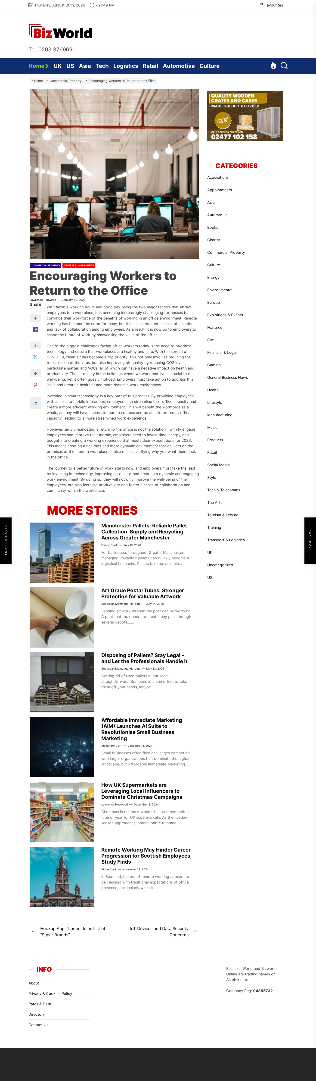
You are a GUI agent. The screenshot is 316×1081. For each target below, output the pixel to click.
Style (211, 477)
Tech (102, 66)
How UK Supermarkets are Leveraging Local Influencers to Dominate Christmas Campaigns (141, 791)
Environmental (219, 290)
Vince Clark (109, 869)
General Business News (79, 265)
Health (213, 390)
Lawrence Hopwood (43, 299)
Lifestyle (214, 402)
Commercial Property (45, 265)
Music (212, 427)
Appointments (219, 190)
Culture (209, 66)
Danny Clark (109, 545)
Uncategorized (220, 565)
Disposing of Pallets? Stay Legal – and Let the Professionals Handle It (144, 658)
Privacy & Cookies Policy (50, 993)
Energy (213, 277)
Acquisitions (218, 177)
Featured (215, 327)
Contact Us (38, 1024)
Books (212, 227)
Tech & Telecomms (223, 490)
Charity (213, 240)
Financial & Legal (222, 352)
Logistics (125, 66)
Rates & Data (39, 1004)
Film (210, 340)
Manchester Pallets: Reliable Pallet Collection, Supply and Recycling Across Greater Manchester (144, 532)
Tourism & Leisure (222, 515)
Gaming (214, 365)
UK (58, 66)
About (33, 983)
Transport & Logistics (226, 540)
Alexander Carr (111, 745)
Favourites (274, 5)
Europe (213, 302)
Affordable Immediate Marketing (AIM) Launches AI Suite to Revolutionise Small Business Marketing (141, 729)
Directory (36, 1014)
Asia (85, 66)
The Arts (214, 502)
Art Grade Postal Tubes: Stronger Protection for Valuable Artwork (142, 593)
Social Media (218, 465)
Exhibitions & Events (225, 315)
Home (36, 66)
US (70, 66)
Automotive (179, 66)
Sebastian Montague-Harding (120, 603)
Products (215, 440)
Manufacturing (219, 415)
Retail (150, 66)
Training (214, 527)
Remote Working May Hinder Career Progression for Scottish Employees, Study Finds (146, 856)
